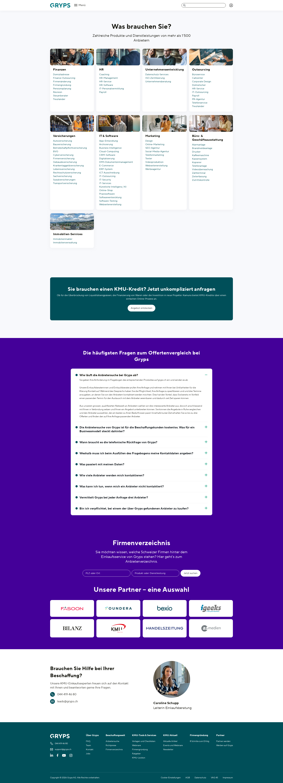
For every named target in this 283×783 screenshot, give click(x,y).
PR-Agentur (198, 99)
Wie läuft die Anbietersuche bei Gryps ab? (108, 375)
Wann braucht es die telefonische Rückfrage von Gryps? (118, 442)
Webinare (136, 745)
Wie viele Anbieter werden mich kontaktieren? (111, 475)
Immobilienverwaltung (65, 242)
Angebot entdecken (141, 308)
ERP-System (106, 169)
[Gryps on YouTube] (64, 755)
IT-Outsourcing (200, 92)
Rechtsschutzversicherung (67, 172)
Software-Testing (108, 200)
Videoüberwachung (202, 169)
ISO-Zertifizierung (155, 78)
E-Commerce (106, 165)
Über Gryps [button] (92, 735)
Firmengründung (62, 85)
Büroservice (198, 74)
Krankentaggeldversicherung (68, 165)
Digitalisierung (107, 158)
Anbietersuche (112, 741)
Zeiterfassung (199, 176)
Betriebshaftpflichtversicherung (70, 147)
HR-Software (106, 85)
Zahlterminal (198, 172)
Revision (57, 92)
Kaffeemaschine (200, 155)
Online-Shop (106, 190)
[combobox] (203, 5)
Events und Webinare (173, 745)
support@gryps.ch (63, 749)
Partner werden (223, 741)
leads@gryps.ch (67, 701)
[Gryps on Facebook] (58, 755)
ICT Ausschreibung (109, 172)
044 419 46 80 (66, 694)
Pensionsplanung (62, 88)
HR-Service (105, 81)
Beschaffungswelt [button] (115, 735)
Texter (148, 158)
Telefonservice (199, 102)
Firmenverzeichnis (114, 749)
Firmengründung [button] (199, 735)
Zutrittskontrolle (200, 180)
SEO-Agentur (152, 147)
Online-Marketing (154, 144)
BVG (55, 151)
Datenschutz (200, 777)
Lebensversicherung (64, 169)
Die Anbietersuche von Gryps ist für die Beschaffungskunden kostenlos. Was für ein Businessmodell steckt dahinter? (137, 429)
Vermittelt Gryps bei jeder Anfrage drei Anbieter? (113, 497)
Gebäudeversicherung (65, 162)
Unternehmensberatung (158, 81)
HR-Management (108, 78)
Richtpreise (111, 745)
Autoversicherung (62, 140)
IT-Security (105, 179)
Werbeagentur (153, 169)
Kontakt (89, 749)
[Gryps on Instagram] (70, 755)
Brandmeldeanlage (202, 148)
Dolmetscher (199, 85)
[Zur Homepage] (60, 5)
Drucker (196, 151)
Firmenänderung (62, 81)
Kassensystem (199, 158)
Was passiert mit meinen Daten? (101, 464)
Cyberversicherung (63, 155)
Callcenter (197, 78)
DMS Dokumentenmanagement (116, 162)
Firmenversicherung (63, 158)
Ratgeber (136, 753)
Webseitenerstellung (110, 204)
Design (149, 140)
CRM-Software (107, 155)
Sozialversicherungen (64, 179)
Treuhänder (59, 99)
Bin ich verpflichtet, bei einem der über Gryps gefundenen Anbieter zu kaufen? (134, 509)
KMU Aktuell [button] (170, 735)
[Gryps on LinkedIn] (51, 755)
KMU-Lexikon (138, 758)
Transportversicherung (65, 183)
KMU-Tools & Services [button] (144, 735)
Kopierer (196, 162)
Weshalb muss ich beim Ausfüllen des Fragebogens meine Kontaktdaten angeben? (136, 453)
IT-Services (105, 183)
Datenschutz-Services (156, 74)
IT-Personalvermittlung (111, 88)
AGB (187, 777)
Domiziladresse (61, 74)
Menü (81, 5)
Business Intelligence (110, 147)
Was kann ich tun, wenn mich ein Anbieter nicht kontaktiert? (121, 486)
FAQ (88, 741)
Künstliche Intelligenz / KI (112, 186)
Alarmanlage (198, 144)
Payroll (102, 92)
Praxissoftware (107, 193)
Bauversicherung (62, 144)
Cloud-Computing (109, 151)
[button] (231, 5)
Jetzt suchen (190, 573)
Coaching (104, 74)
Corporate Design (201, 81)
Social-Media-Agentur (157, 151)
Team (88, 745)
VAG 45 (214, 777)
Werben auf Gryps (224, 745)
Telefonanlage (199, 165)
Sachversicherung (62, 176)
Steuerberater (60, 95)
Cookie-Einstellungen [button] (171, 777)
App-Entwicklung (108, 140)
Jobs (88, 753)
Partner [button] (220, 735)
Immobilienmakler (62, 239)
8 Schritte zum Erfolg (199, 741)
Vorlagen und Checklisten (143, 741)
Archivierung (106, 144)
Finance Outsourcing (64, 78)
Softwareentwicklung (110, 197)
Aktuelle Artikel (170, 741)
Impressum (228, 777)
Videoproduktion (154, 162)
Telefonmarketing (154, 155)
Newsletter (168, 749)
